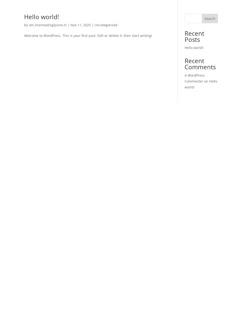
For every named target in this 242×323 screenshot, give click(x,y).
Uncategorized (106, 25)
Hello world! (41, 17)
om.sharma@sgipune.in (48, 25)
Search (209, 18)
